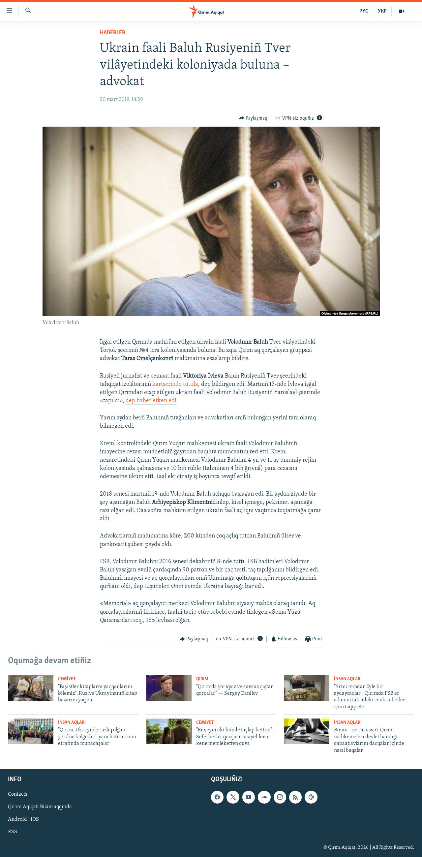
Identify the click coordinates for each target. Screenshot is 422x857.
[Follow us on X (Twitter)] (232, 797)
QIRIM (202, 679)
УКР (382, 11)
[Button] (253, 118)
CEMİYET (67, 679)
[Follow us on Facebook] (217, 797)
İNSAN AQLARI (348, 679)
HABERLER (112, 33)
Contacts (17, 794)
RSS (12, 832)
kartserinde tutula (175, 384)
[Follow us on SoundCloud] (264, 797)
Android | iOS (23, 819)
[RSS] (295, 797)
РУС (363, 11)
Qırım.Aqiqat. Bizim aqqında (40, 807)
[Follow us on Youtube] (248, 797)
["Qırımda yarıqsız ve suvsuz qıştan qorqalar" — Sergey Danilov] (169, 688)
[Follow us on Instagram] (280, 797)
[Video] (401, 11)
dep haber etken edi (151, 401)
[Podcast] (311, 797)
